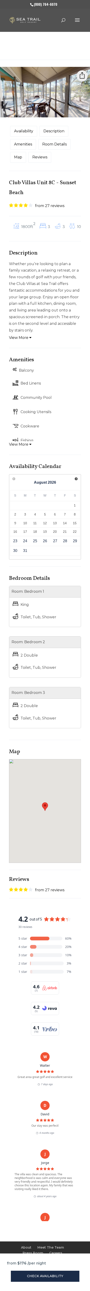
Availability (23, 131)
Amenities (23, 144)
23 (15, 541)
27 (55, 541)
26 (45, 541)
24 (25, 541)
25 (35, 541)
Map (18, 157)
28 (65, 541)
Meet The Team (50, 1247)
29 (75, 541)
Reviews (39, 157)
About (26, 1247)
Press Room (33, 1253)
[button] (45, 806)
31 (25, 551)
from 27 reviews (49, 206)
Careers (55, 1253)
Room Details (54, 144)
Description (53, 131)
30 (15, 551)
